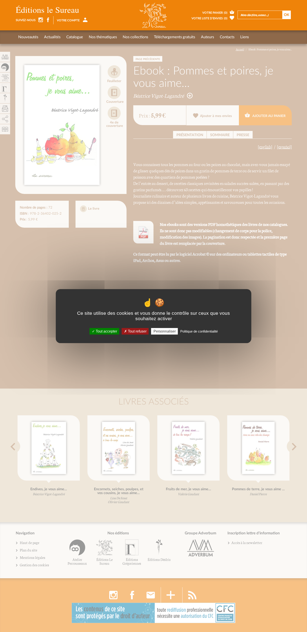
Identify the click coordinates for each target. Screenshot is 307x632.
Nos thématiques (103, 37)
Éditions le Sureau (47, 9)
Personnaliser (165, 331)
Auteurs (207, 37)
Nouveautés (28, 37)
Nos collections (135, 37)
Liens (244, 37)
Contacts (227, 37)
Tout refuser (137, 331)
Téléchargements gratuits (174, 37)
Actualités (52, 37)
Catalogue (74, 37)
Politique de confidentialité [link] (199, 331)
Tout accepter (106, 331)
